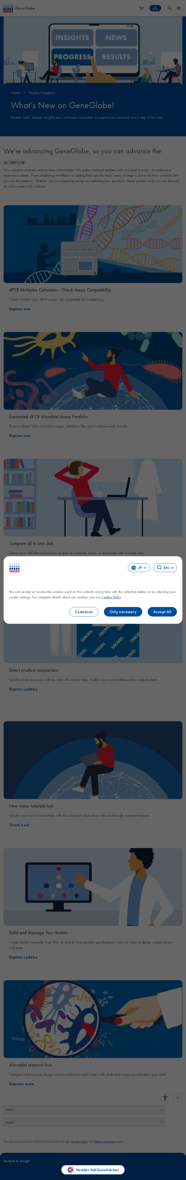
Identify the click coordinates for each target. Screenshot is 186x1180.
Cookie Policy (111, 597)
